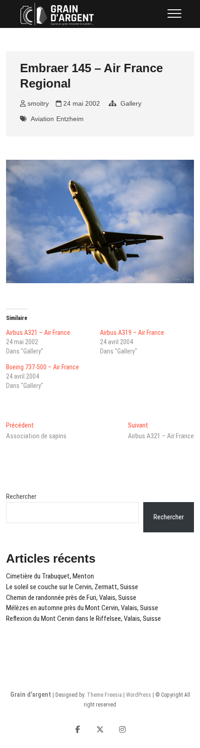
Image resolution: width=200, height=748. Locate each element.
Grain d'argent (30, 694)
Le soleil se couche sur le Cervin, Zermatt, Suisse (72, 587)
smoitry (37, 103)
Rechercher (21, 496)
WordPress (138, 695)
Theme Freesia (104, 695)
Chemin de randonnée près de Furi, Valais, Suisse (71, 597)
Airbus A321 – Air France (38, 332)
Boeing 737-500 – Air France (42, 367)
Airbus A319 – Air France (132, 332)
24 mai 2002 (80, 103)
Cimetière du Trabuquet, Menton (50, 576)
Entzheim (70, 118)
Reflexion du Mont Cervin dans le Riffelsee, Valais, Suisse (83, 618)
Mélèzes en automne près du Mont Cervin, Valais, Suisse (82, 608)
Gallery (130, 103)
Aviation (42, 118)
